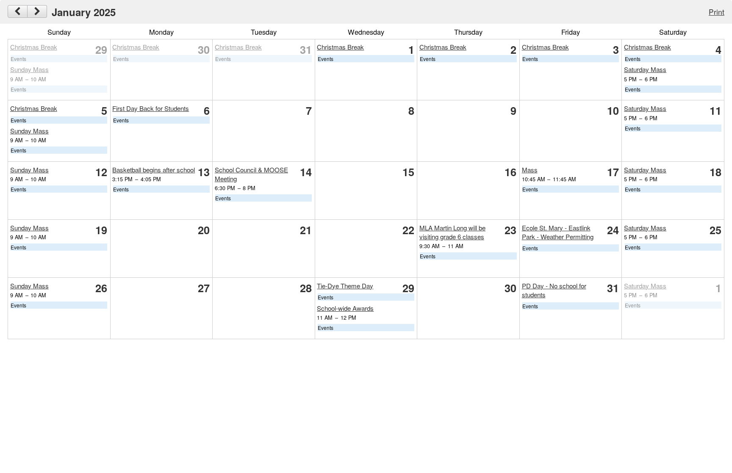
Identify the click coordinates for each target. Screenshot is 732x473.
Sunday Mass (29, 69)
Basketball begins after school (153, 169)
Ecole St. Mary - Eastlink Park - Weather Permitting (557, 232)
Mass (530, 169)
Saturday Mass (645, 69)
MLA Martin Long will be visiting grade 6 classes (452, 232)
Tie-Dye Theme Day (345, 285)
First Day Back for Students (150, 108)
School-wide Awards (345, 308)
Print (716, 11)
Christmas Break (33, 46)
